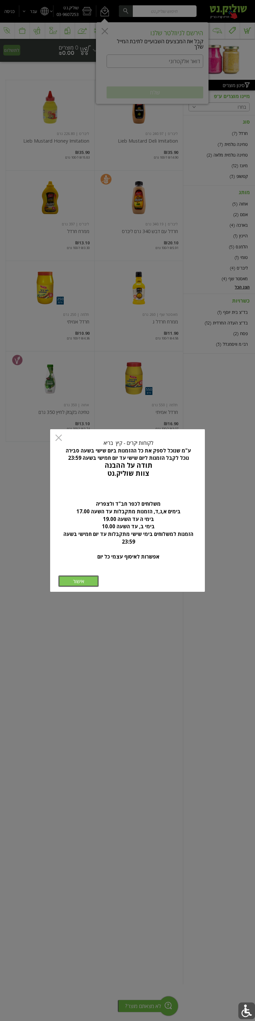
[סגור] (58, 438)
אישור (78, 581)
